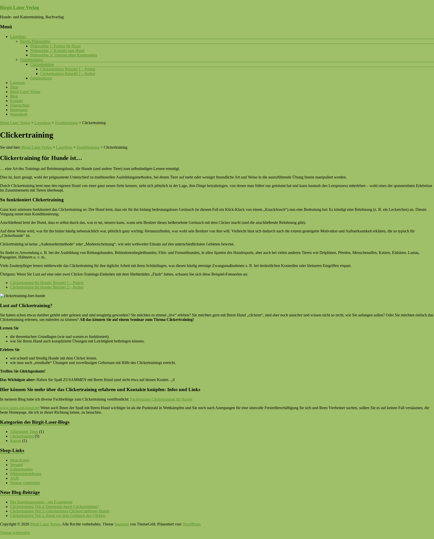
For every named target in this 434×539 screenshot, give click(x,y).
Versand (16, 465)
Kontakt (16, 101)
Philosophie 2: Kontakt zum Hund (57, 50)
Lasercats (17, 82)
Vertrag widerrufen (25, 483)
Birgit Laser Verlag (19, 7)
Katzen (15, 440)
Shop (14, 87)
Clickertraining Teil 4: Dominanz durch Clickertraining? (54, 506)
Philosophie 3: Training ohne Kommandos (63, 55)
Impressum (18, 110)
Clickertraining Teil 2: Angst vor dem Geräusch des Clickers (57, 515)
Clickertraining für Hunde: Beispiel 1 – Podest (46, 283)
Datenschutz (20, 105)
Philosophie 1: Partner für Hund (55, 46)
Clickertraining (42, 64)
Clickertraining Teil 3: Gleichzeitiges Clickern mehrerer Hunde (60, 511)
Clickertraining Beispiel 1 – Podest (67, 69)
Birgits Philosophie (35, 41)
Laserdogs (18, 36)
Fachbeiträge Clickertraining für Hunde (161, 399)
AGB (14, 478)
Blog (14, 96)
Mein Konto (19, 460)
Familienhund (41, 78)
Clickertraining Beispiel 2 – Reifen (67, 73)
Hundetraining (31, 59)
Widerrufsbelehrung (25, 474)
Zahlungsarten (21, 469)
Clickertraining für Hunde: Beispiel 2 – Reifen (46, 287)
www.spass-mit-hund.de (19, 408)
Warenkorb (19, 114)
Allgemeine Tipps (24, 431)
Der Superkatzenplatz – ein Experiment (41, 502)
